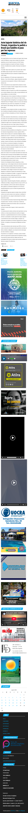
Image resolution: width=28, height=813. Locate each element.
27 (13, 705)
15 (20, 700)
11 (5, 700)
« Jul (2, 710)
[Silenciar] (20, 457)
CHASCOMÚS (5, 721)
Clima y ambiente (10, 249)
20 (13, 703)
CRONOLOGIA (5, 728)
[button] (14, 307)
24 (1, 705)
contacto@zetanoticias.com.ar (9, 760)
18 (5, 703)
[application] (14, 308)
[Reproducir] (2, 457)
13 (13, 700)
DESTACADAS (6, 723)
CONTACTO (5, 731)
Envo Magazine (22, 810)
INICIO (4, 718)
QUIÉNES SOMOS (6, 733)
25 (5, 705)
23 (24, 703)
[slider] (11, 457)
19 (9, 703)
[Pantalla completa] (22, 457)
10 (1, 700)
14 (16, 700)
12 (9, 700)
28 (16, 705)
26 (9, 705)
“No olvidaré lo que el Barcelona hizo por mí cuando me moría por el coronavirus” (4, 261)
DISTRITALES (6, 726)
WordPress (13, 810)
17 (1, 703)
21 (16, 703)
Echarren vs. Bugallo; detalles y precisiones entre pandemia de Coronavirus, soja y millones (23, 262)
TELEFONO (5, 755)
